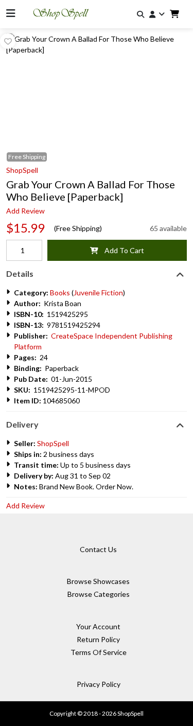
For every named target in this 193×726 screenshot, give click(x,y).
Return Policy (98, 639)
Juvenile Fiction (98, 292)
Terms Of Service (99, 652)
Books (60, 292)
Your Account (98, 626)
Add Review (25, 210)
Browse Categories (98, 594)
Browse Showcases (98, 581)
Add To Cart (121, 250)
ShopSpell (22, 170)
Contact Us (98, 549)
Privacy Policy (98, 684)
